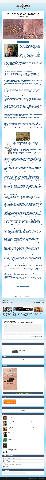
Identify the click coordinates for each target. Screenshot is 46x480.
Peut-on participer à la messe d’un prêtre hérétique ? (12, 458)
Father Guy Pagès (23, 361)
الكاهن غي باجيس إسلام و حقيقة (23, 359)
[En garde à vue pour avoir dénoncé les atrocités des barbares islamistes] (18, 309)
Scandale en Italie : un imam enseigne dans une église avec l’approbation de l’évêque (23, 421)
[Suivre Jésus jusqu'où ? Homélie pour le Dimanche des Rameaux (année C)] (5, 429)
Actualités (23, 410)
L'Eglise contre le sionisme (12, 432)
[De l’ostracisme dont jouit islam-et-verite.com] (28, 309)
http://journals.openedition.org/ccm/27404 (18, 279)
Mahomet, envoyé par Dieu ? (13, 449)
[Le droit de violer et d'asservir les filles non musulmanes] (5, 418)
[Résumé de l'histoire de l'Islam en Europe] (5, 440)
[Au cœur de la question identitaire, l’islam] (7, 309)
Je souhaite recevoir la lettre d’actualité (19, 350)
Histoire (23, 16)
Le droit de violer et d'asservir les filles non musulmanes (18, 416)
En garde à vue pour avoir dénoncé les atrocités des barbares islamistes (17, 313)
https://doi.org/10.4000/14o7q (32, 279)
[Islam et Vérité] (23, 8)
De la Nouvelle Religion (12, 443)
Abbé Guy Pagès (5, 460)
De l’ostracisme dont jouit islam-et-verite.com (27, 314)
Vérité (27, 16)
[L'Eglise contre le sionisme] (5, 434)
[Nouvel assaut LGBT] (38, 309)
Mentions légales (31, 478)
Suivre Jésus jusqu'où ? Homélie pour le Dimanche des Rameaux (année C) (21, 427)
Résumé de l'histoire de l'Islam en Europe (15, 438)
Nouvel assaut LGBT (37, 313)
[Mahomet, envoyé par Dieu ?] (5, 451)
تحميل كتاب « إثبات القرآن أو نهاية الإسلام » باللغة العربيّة (23, 393)
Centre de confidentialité (39, 478)
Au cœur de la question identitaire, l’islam (7, 314)
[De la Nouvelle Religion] (5, 445)
